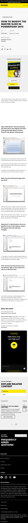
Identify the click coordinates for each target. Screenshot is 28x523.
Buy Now (12, 84)
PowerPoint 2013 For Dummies (6, 40)
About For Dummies (5, 458)
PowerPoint (4, 327)
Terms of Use (4, 502)
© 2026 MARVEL (4, 521)
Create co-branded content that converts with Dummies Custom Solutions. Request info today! (14, 1)
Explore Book (14, 80)
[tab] (13, 391)
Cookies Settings (4, 508)
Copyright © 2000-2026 (5, 514)
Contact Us (3, 461)
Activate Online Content (5, 464)
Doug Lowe (4, 33)
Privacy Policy (3, 505)
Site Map (2, 468)
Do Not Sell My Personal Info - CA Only (9, 511)
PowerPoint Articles (7, 17)
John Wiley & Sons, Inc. (16, 514)
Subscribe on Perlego (14, 87)
